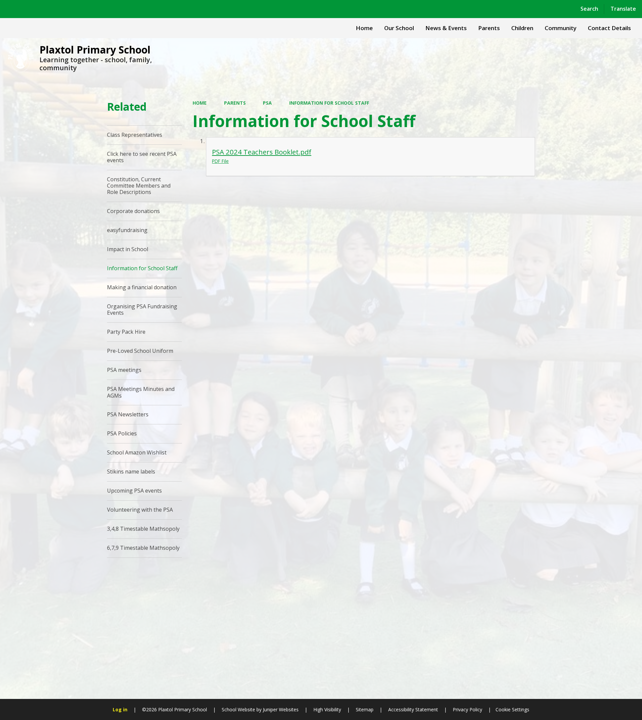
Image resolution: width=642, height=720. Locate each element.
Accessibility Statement (413, 709)
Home (200, 103)
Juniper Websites (280, 709)
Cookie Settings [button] (512, 709)
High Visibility (327, 709)
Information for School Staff (329, 103)
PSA (267, 103)
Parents (235, 103)
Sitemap (364, 709)
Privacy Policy (467, 709)
